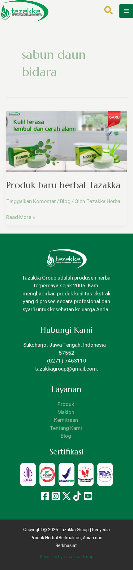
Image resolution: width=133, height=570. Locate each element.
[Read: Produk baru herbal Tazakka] (66, 141)
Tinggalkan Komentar (31, 201)
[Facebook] (44, 496)
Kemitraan (66, 420)
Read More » (20, 216)
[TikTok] (77, 496)
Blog (65, 201)
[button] (108, 11)
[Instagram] (55, 496)
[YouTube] (88, 496)
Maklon (66, 412)
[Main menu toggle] (126, 11)
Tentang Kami (66, 428)
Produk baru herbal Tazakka (63, 185)
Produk (66, 404)
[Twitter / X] (66, 496)
